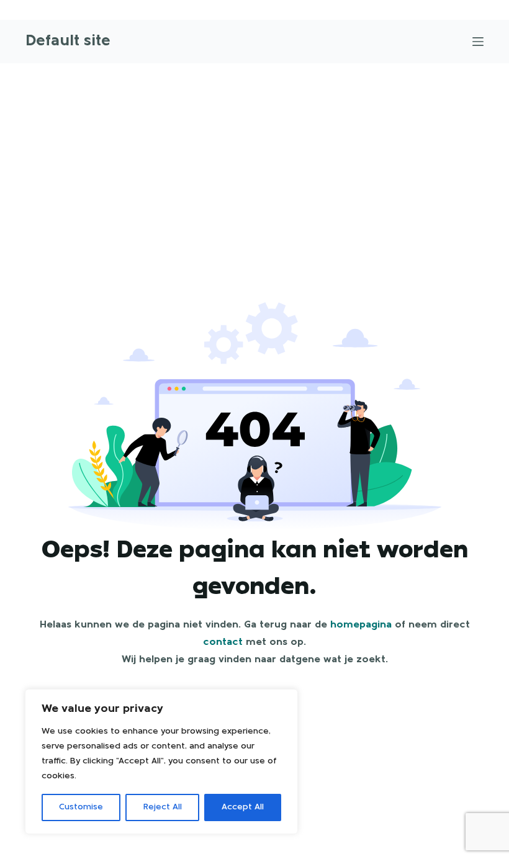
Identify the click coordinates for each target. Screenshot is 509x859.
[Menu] (478, 41)
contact (223, 642)
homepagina (361, 625)
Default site (67, 41)
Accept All (243, 807)
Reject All (162, 807)
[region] (161, 761)
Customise (81, 807)
